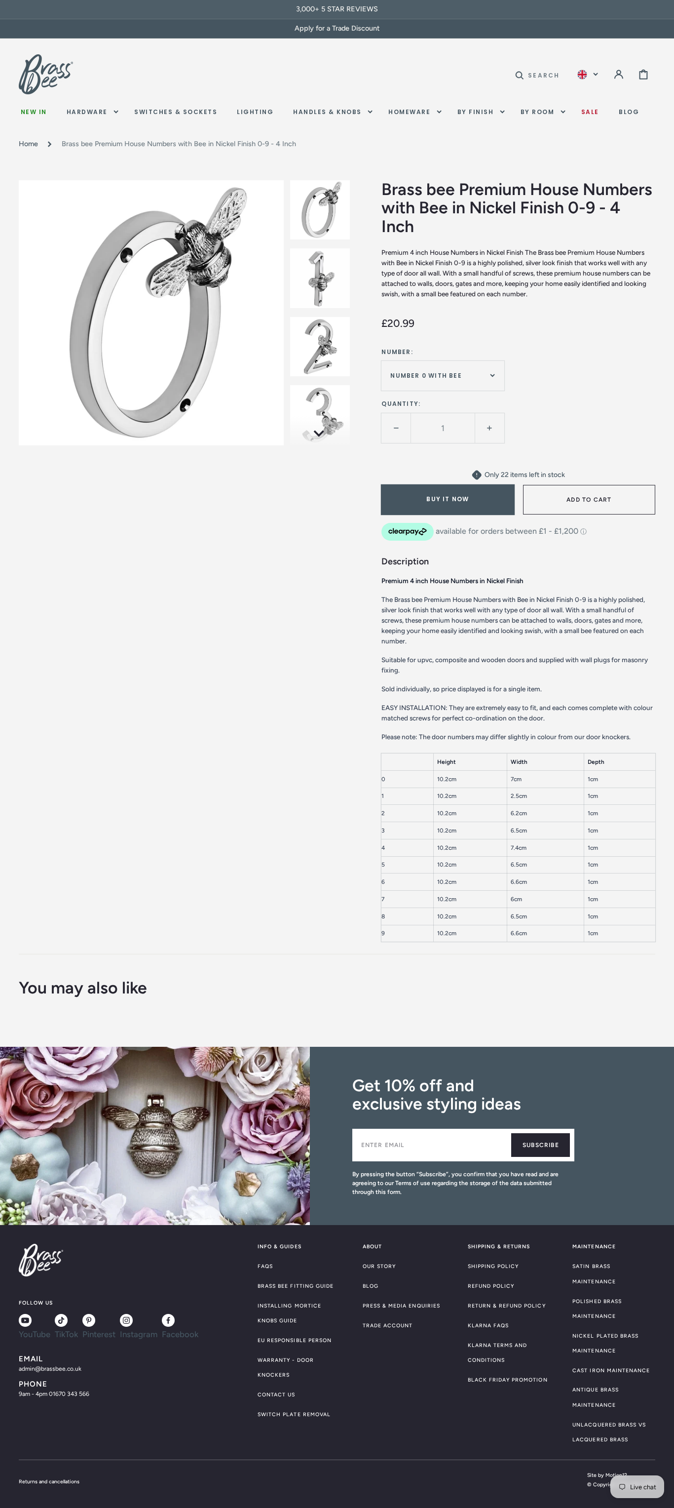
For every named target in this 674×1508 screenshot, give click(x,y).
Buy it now (447, 499)
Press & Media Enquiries (401, 1306)
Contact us (277, 1394)
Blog (370, 1286)
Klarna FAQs (488, 1325)
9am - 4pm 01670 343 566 (54, 1393)
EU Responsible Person (295, 1340)
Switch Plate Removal (294, 1414)
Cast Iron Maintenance (611, 1370)
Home (28, 143)
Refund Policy (491, 1286)
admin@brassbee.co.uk (50, 1368)
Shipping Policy (493, 1266)
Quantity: (400, 403)
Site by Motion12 (607, 1475)
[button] (537, 74)
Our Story (379, 1266)
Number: (396, 352)
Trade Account (388, 1325)
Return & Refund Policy (507, 1306)
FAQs (265, 1266)
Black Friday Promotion (508, 1380)
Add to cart (588, 499)
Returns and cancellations (49, 1481)
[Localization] (587, 74)
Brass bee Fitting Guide (296, 1286)
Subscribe (541, 1145)
